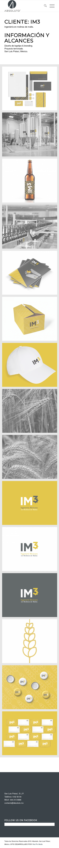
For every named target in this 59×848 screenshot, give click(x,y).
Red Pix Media (38, 844)
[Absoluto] (24, 6)
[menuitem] (44, 6)
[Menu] (51, 6)
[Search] (44, 6)
